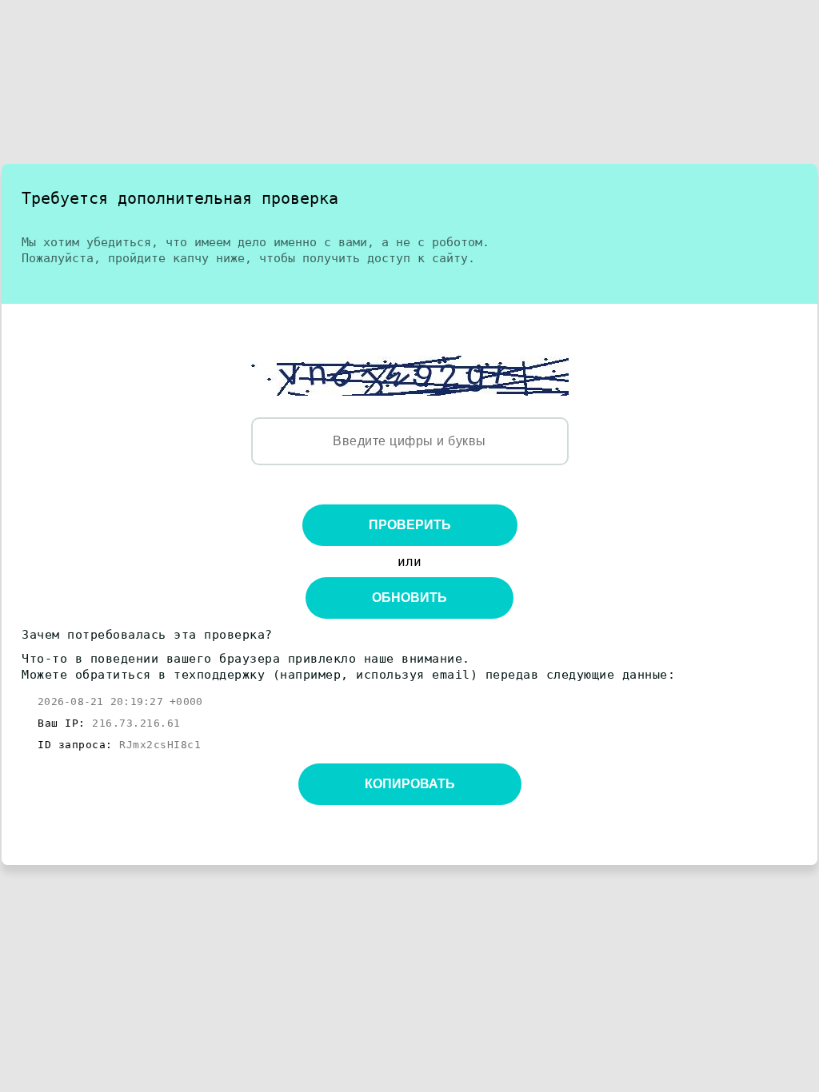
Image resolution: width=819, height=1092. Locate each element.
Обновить (409, 597)
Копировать (410, 784)
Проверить (410, 525)
